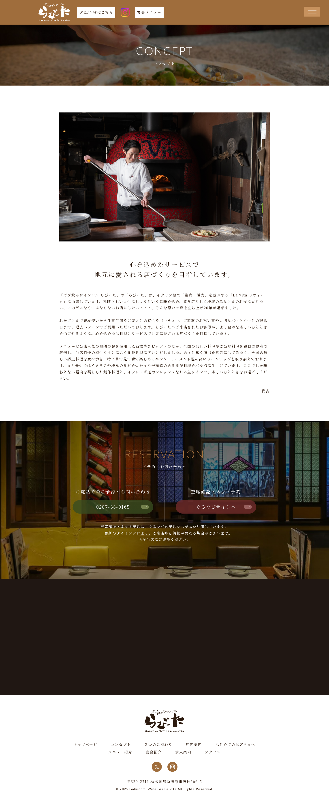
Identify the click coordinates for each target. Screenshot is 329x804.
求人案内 (183, 752)
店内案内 (194, 744)
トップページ (86, 744)
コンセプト (121, 744)
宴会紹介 (154, 752)
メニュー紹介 (120, 752)
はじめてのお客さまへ (235, 744)
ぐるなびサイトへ (216, 507)
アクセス (213, 752)
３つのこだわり (158, 744)
